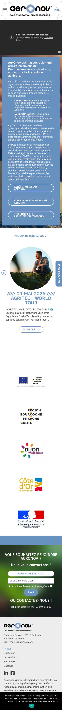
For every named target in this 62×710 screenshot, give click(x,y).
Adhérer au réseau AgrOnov (25, 188)
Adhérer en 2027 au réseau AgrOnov (30, 201)
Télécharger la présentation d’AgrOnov (29, 215)
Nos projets (9, 661)
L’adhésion (9, 653)
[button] (3, 272)
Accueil (7, 649)
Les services (10, 657)
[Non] (57, 701)
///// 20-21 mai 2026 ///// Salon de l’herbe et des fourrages (31, 300)
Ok (31, 706)
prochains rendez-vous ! (31, 236)
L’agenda (8, 666)
